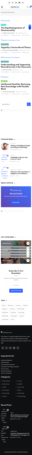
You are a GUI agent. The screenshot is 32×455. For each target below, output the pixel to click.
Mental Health (20, 309)
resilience (21, 316)
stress (12, 319)
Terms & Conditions (6, 373)
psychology (21, 312)
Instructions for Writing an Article (10, 366)
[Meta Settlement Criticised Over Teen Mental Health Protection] (5, 415)
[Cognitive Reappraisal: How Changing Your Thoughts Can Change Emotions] (5, 434)
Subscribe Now (16, 290)
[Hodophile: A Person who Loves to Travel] (5, 158)
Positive (19, 169)
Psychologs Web (6, 69)
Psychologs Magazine (8, 91)
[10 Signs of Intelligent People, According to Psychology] (5, 146)
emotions (18, 305)
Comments (5, 35)
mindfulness (5, 312)
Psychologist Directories (8, 364)
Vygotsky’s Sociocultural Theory (16, 47)
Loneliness (12, 309)
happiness (4, 309)
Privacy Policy (5, 369)
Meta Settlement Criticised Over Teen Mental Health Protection (20, 416)
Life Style (13, 143)
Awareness (14, 431)
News (12, 412)
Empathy (25, 305)
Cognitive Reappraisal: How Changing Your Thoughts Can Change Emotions (20, 435)
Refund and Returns (6, 371)
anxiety (4, 305)
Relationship (5, 316)
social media (5, 319)
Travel (12, 155)
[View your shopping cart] (30, 7)
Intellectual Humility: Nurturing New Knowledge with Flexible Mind (15, 86)
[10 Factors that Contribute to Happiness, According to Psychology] (5, 172)
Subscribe (15, 202)
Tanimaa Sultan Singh (8, 33)
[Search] (27, 7)
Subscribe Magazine (6, 360)
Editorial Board (5, 362)
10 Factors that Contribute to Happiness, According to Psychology (20, 173)
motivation (13, 312)
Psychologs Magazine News (10, 50)
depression (11, 305)
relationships (13, 316)
